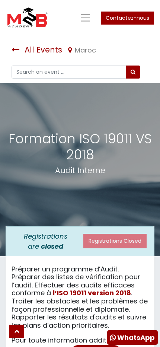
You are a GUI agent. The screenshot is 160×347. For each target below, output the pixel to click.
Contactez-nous (127, 18)
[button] (16, 331)
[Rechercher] (133, 72)
